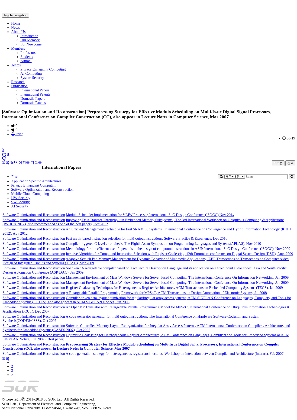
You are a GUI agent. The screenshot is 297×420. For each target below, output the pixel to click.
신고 (290, 163)
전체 (15, 176)
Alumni (26, 61)
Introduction (29, 36)
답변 (14, 163)
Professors (28, 53)
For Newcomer (31, 44)
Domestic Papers (32, 98)
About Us (18, 32)
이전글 (24, 163)
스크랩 (278, 163)
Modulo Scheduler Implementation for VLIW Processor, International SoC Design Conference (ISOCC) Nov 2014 (150, 215)
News (15, 27)
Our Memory (30, 40)
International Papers (34, 90)
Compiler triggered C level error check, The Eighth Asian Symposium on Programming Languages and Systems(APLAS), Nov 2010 (163, 244)
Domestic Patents (33, 103)
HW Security (20, 198)
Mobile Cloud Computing (30, 194)
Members (18, 48)
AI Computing (31, 73)
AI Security (19, 206)
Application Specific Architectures (36, 181)
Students (26, 57)
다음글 (36, 163)
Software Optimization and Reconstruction (42, 189)
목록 (5, 163)
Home (15, 23)
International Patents (35, 94)
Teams (16, 65)
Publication (19, 86)
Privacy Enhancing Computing (43, 69)
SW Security (20, 202)
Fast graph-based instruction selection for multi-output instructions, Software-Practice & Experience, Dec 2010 (146, 238)
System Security (32, 78)
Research (18, 82)
